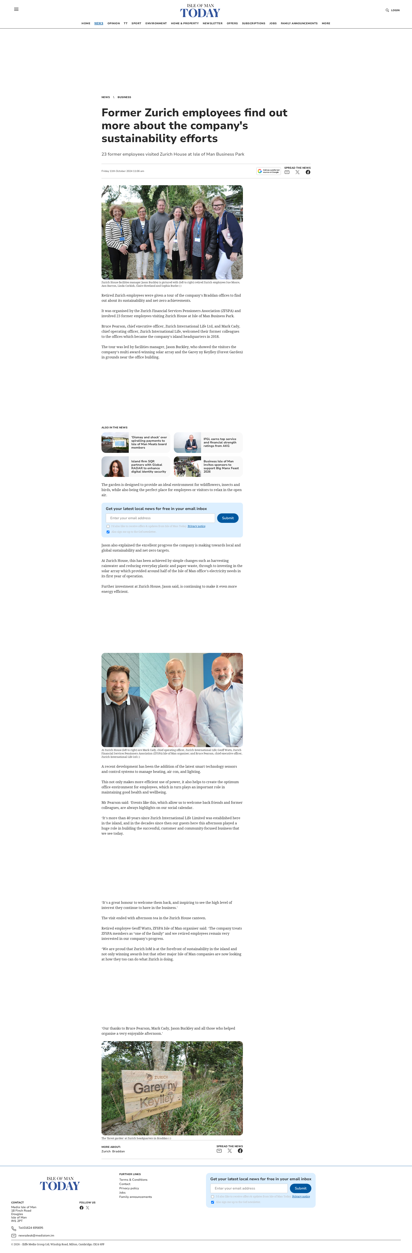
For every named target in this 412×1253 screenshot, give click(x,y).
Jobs (122, 1193)
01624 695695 (33, 1228)
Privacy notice (196, 526)
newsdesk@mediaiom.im (36, 1235)
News (105, 97)
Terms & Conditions (133, 1180)
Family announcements (135, 1197)
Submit (228, 518)
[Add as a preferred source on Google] (268, 171)
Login (395, 10)
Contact (124, 1184)
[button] (16, 9)
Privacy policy (129, 1188)
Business (124, 97)
